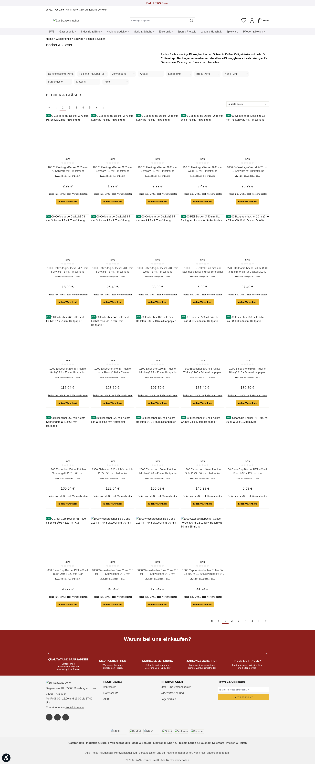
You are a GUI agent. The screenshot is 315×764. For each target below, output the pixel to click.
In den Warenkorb (67, 201)
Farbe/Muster (55, 81)
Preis (108, 81)
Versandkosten (147, 752)
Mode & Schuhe (141, 743)
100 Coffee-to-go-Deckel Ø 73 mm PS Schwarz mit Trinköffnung (67, 169)
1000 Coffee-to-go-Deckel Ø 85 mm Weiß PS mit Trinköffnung (157, 270)
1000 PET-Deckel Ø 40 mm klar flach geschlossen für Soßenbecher (202, 270)
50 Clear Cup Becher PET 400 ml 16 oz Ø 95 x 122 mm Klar (247, 471)
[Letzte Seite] (103, 107)
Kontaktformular (74, 707)
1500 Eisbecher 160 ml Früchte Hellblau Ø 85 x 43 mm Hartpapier (157, 370)
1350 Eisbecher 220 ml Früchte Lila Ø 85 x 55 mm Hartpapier (112, 471)
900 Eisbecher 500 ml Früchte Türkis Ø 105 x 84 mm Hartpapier (202, 370)
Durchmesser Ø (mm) (60, 73)
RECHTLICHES (113, 682)
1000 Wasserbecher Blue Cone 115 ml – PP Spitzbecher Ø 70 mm (112, 572)
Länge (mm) (175, 73)
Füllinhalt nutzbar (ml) (92, 73)
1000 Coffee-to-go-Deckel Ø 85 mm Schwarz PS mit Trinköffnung (112, 270)
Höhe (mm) (231, 73)
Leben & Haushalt (199, 743)
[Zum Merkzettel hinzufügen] (85, 117)
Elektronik (159, 743)
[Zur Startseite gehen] (66, 21)
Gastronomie (76, 743)
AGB (106, 699)
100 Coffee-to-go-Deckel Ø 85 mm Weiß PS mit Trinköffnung (202, 169)
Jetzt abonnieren (243, 697)
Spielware (218, 743)
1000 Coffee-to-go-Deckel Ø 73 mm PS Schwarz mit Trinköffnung (247, 169)
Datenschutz (110, 693)
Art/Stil (144, 73)
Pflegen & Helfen (236, 743)
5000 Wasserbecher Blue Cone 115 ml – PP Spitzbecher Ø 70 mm (157, 572)
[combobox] (159, 20)
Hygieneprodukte (119, 743)
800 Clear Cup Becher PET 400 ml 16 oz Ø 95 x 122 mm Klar (67, 572)
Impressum (109, 687)
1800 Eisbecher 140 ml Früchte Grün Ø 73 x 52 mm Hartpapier (202, 471)
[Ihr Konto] (252, 20)
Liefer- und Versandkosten (176, 687)
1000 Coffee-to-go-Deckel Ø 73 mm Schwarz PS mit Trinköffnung (67, 270)
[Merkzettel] (243, 20)
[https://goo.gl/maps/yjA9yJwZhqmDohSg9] (65, 717)
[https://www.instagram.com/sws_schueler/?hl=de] (57, 717)
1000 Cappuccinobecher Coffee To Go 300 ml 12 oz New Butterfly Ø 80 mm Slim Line (202, 572)
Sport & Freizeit (177, 743)
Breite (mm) (203, 73)
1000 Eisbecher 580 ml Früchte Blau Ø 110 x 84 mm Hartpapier (247, 370)
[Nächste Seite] (96, 107)
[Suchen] (191, 20)
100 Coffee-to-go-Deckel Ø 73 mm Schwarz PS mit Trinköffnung (112, 169)
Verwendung (119, 73)
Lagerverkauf (168, 699)
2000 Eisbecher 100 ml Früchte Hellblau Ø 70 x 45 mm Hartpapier (157, 471)
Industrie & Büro (96, 743)
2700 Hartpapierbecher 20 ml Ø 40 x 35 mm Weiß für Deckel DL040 (247, 270)
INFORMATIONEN (172, 682)
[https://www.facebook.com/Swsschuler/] (49, 717)
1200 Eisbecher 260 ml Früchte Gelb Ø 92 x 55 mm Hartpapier (67, 370)
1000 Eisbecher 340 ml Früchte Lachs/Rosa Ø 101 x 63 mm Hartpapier (112, 370)
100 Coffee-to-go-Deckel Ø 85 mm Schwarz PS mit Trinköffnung (157, 169)
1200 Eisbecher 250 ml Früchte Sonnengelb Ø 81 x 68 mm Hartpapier (67, 471)
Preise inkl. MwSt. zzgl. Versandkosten (68, 194)
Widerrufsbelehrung (172, 693)
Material (81, 81)
